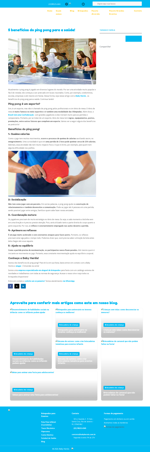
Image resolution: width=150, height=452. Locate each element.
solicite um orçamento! (35, 281)
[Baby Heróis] (23, 9)
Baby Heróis (81, 96)
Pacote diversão (96, 12)
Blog (72, 11)
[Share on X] (17, 286)
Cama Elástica (47, 435)
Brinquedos (83, 11)
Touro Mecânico (48, 428)
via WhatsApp (68, 281)
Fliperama (45, 431)
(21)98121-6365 (54, 4)
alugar (18, 266)
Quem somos (59, 12)
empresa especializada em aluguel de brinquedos (39, 270)
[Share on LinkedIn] (23, 286)
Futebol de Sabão (48, 438)
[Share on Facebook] (10, 286)
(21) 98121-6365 (79, 428)
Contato (138, 11)
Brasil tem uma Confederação (21, 115)
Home (49, 11)
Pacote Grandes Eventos (116, 12)
